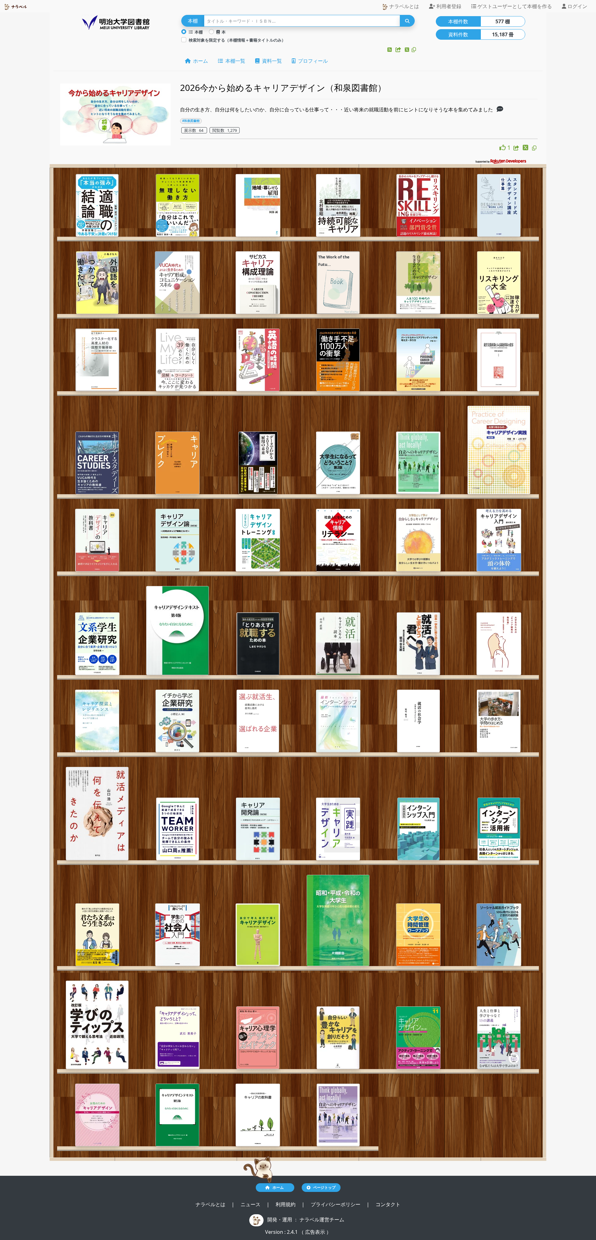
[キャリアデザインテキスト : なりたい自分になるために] (177, 1115)
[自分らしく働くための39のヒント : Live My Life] (177, 360)
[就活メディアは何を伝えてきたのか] (97, 813)
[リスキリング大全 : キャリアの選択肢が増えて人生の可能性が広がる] (498, 283)
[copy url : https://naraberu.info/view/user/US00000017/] (414, 49)
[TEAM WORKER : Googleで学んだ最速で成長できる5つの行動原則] (177, 829)
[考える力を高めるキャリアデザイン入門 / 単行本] (499, 540)
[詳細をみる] (500, 109)
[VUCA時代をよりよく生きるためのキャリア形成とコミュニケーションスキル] (177, 283)
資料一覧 (271, 60)
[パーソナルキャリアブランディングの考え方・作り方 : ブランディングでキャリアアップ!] (418, 360)
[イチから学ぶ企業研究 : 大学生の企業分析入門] (177, 721)
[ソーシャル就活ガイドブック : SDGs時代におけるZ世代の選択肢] (499, 935)
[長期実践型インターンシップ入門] (418, 829)
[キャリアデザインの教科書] (97, 540)
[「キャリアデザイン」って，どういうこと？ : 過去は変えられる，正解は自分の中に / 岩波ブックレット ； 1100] (177, 1038)
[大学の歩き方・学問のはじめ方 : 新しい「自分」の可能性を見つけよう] (498, 721)
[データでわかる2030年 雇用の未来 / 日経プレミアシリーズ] (258, 463)
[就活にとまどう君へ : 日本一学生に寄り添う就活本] (418, 644)
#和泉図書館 (191, 121)
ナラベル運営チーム (322, 1219)
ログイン (576, 6)
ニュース (251, 1204)
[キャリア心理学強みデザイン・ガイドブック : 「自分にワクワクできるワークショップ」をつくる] (258, 1038)
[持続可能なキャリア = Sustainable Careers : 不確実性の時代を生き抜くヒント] (338, 205)
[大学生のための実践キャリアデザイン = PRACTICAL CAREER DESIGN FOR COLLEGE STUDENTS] (338, 829)
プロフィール (312, 60)
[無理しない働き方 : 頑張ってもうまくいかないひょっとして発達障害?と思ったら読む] (177, 205)
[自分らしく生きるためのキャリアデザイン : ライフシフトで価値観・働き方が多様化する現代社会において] (418, 283)
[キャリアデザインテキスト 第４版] (178, 630)
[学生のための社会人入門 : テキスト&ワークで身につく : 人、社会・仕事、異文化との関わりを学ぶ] (178, 935)
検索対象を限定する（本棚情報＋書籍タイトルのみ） (237, 40)
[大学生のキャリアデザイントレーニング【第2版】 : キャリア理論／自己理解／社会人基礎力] (258, 540)
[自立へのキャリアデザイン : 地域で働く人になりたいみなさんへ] (418, 463)
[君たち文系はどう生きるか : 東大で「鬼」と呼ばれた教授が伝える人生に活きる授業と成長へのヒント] (97, 935)
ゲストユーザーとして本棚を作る (514, 6)
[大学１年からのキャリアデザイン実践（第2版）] (499, 450)
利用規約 (286, 1204)
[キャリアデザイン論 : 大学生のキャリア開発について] (177, 540)
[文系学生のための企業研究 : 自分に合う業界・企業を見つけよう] (97, 644)
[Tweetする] (408, 49)
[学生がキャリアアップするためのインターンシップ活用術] (499, 829)
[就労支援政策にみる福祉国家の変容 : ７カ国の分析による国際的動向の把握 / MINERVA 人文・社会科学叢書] (498, 360)
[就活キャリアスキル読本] (338, 644)
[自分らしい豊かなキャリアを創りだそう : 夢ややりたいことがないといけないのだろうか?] (338, 1038)
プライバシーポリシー (336, 1204)
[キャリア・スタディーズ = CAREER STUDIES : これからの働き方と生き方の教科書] (97, 463)
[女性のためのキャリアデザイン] (97, 1115)
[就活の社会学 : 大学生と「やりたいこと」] (418, 721)
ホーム (199, 60)
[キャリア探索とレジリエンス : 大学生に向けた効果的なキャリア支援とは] (97, 721)
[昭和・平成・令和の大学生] (338, 920)
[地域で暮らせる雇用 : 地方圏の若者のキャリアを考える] (258, 205)
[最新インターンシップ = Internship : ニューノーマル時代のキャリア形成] (338, 721)
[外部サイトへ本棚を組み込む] (399, 49)
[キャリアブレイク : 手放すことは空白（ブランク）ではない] (177, 463)
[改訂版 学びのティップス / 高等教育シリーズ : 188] (97, 1025)
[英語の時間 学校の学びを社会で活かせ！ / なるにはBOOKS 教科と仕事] (258, 360)
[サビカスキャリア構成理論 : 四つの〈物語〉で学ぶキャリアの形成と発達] (258, 283)
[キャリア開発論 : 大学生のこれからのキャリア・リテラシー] (258, 829)
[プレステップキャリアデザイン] (418, 1038)
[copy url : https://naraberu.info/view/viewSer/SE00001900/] (534, 148)
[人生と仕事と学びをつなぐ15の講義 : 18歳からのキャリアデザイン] (498, 1038)
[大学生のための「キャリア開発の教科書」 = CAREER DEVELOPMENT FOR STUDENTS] (499, 644)
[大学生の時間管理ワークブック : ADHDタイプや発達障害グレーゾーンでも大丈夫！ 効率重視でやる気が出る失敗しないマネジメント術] (418, 935)
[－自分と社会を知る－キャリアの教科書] (258, 1115)
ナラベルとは (403, 6)
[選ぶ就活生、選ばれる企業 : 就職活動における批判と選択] (258, 721)
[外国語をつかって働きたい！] (97, 283)
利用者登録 (448, 6)
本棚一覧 (234, 60)
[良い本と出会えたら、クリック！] (503, 147)
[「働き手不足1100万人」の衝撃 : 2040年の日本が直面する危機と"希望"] (338, 360)
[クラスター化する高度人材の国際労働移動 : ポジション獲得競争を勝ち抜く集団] (97, 360)
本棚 (198, 32)
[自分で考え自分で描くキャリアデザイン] (258, 935)
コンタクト (388, 1204)
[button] (390, 49)
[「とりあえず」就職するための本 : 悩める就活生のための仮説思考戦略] (258, 644)
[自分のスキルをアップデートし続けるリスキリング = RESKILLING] (418, 205)
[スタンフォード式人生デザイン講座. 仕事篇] (498, 205)
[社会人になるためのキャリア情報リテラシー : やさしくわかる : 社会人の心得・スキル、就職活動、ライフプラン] (338, 540)
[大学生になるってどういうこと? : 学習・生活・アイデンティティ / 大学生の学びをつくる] (338, 463)
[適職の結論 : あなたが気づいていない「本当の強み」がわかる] (97, 205)
